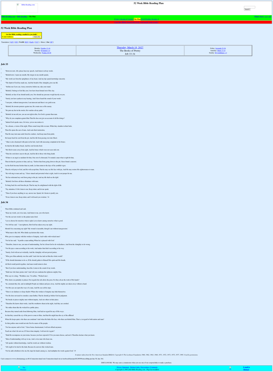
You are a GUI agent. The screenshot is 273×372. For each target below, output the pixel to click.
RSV (26, 42)
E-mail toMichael (246, 368)
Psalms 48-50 (46, 53)
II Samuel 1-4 (45, 50)
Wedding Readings (151, 19)
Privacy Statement (123, 367)
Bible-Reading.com (8, 16)
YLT (36, 42)
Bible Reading (22, 16)
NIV (16, 42)
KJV (12, 42)
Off (51, 42)
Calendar (130, 19)
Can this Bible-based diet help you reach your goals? (136, 22)
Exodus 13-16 (45, 48)
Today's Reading (120, 19)
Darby (32, 42)
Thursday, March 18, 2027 (130, 47)
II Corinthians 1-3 (221, 53)
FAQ (142, 19)
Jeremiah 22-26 (220, 48)
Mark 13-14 (221, 50)
